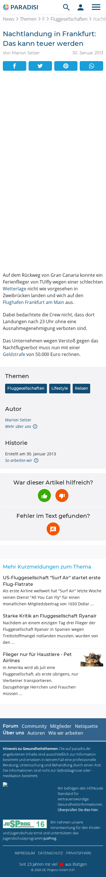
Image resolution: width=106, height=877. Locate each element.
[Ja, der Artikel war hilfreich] (44, 495)
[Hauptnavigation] (96, 7)
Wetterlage (14, 289)
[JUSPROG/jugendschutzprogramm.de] (25, 824)
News (8, 19)
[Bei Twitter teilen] (40, 66)
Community (34, 726)
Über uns (13, 733)
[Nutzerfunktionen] (80, 7)
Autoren (36, 733)
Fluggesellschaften (69, 19)
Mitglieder (61, 726)
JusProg (50, 838)
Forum (10, 726)
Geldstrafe (14, 354)
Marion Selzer (18, 420)
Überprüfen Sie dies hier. (78, 809)
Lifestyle (59, 388)
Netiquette (86, 726)
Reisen (81, 388)
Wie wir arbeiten (65, 733)
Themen (28, 19)
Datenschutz (50, 852)
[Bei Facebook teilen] (14, 66)
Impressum (25, 852)
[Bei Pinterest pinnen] (66, 66)
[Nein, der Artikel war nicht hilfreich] (61, 495)
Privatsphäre (78, 852)
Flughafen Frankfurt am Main (33, 302)
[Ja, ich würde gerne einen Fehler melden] (53, 528)
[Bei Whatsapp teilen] (91, 66)
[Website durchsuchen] (66, 7)
